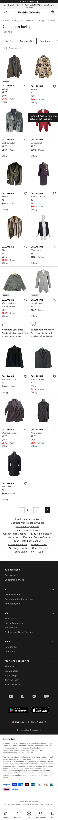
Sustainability (12, 671)
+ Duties (11, 98)
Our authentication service (19, 599)
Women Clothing (35, 20)
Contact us (10, 651)
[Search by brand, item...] (6, 12)
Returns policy (12, 603)
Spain (47, 804)
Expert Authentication (42, 329)
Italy (52, 804)
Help (7, 642)
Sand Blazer (39, 548)
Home (6, 20)
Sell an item (11, 627)
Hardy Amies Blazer (40, 534)
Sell (7, 613)
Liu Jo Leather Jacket (27, 519)
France (6, 804)
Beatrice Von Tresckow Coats (27, 523)
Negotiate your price (12, 329)
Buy (7, 589)
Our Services (12, 570)
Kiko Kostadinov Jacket (27, 541)
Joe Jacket (13, 537)
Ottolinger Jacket (19, 548)
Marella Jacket (39, 544)
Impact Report (12, 675)
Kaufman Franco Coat (35, 537)
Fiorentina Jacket (17, 544)
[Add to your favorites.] (25, 86)
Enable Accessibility (29, 1)
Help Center (11, 647)
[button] (52, 12)
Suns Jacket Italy (24, 552)
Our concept (11, 575)
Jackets (51, 20)
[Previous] (22, 510)
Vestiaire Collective (17, 661)
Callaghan (17, 20)
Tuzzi (41, 552)
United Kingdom (17, 804)
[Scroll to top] (47, 510)
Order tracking (12, 594)
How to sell (10, 618)
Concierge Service (14, 579)
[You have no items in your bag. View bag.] (52, 12)
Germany (39, 804)
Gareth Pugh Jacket (14, 534)
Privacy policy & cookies (27, 730)
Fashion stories (13, 684)
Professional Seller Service (19, 632)
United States (29, 804)
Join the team (12, 680)
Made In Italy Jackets (27, 526)
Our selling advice (14, 623)
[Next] (36, 510)
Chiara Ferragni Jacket (27, 530)
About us (9, 666)
